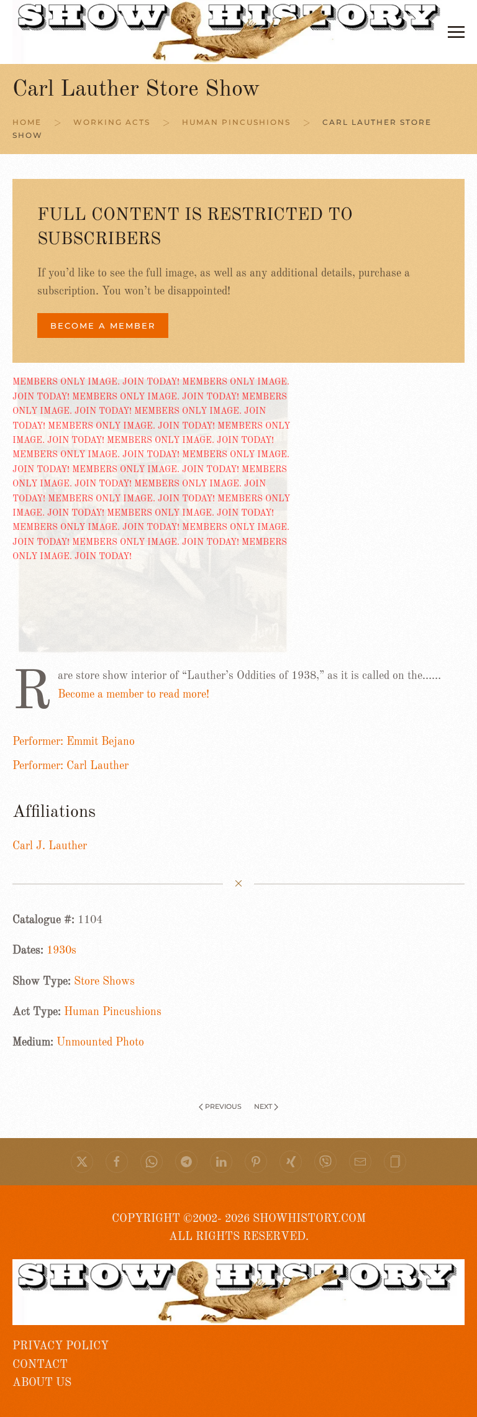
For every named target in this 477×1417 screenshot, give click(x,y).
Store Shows (104, 981)
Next (263, 1106)
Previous (223, 1106)
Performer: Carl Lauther (70, 766)
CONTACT (40, 1364)
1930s (61, 950)
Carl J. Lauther (49, 846)
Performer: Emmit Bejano (73, 741)
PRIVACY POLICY (60, 1346)
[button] (456, 32)
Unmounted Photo (100, 1042)
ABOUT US (41, 1382)
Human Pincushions (112, 1012)
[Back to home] (230, 32)
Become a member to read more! (133, 694)
